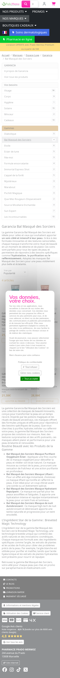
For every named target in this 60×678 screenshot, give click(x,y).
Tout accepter (31, 379)
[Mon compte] (44, 4)
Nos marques (13, 18)
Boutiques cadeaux (18, 25)
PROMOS (38, 11)
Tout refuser (31, 367)
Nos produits (13, 11)
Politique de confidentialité (30, 362)
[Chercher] (26, 4)
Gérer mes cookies (30, 373)
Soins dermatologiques (31, 32)
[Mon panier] (53, 4)
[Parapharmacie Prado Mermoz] (11, 3)
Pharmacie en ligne (19, 39)
